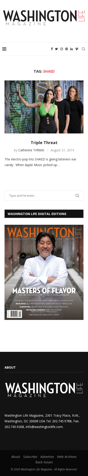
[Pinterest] (66, 49)
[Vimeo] (76, 49)
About (15, 456)
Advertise (47, 456)
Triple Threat (44, 142)
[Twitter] (56, 49)
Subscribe (30, 456)
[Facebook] (52, 49)
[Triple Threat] (44, 106)
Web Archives (67, 456)
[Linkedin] (71, 49)
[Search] (83, 49)
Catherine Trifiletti (31, 150)
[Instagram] (61, 49)
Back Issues (44, 462)
